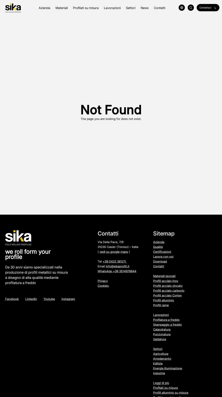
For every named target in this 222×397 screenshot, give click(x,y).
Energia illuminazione (167, 368)
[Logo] (20, 8)
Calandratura (161, 329)
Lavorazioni (161, 315)
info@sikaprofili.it (117, 266)
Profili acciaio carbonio (168, 290)
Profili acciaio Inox (165, 281)
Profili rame (161, 305)
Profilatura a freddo (166, 320)
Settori (157, 349)
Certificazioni (162, 252)
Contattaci (205, 7)
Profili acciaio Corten (167, 295)
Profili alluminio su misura (170, 392)
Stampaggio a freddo (167, 324)
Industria (159, 373)
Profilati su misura (165, 388)
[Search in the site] (191, 8)
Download (160, 261)
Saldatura (159, 339)
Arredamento (162, 358)
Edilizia (158, 363)
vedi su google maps (114, 252)
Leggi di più (161, 383)
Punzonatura (161, 334)
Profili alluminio (163, 300)
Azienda (158, 242)
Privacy (103, 281)
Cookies (103, 286)
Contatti (158, 266)
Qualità (158, 247)
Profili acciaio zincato (167, 286)
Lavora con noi (163, 256)
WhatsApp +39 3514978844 (117, 271)
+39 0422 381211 (115, 261)
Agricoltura (160, 354)
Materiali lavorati (164, 276)
